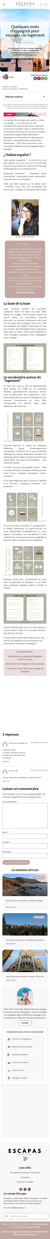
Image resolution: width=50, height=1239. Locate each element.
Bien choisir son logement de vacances (25, 664)
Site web (6, 852)
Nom (5, 832)
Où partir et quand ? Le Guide (25, 1172)
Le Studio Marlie (38, 1224)
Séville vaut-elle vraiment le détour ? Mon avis (25, 976)
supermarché (35, 528)
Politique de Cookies (23, 1234)
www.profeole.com (24, 292)
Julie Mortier (34, 1227)
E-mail (6, 842)
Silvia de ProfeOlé (16, 743)
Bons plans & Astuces (26, 42)
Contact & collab (25, 1182)
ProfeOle (9, 187)
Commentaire (9, 802)
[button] (4, 4)
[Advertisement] (25, 704)
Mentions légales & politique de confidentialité (25, 1232)
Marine (12, 771)
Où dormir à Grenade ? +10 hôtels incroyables (25, 940)
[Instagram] (21, 1189)
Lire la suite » (11, 907)
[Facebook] (25, 1189)
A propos (25, 1177)
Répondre (5, 761)
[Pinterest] (29, 1189)
